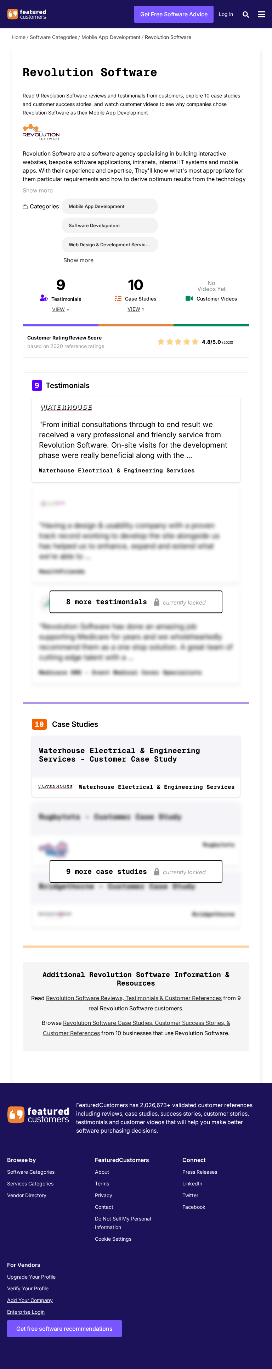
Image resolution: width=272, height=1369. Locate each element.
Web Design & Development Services (110, 244)
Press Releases (199, 1172)
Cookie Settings (113, 1239)
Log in (226, 14)
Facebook (193, 1207)
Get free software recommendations (64, 1328)
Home (19, 37)
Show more (38, 190)
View (58, 309)
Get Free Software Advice (174, 14)
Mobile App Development (111, 37)
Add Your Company (30, 1300)
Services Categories (30, 1183)
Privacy (103, 1195)
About (102, 1172)
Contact (104, 1207)
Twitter (190, 1195)
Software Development (94, 225)
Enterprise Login (26, 1312)
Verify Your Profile (28, 1288)
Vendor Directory (26, 1195)
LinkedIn (192, 1183)
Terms (102, 1183)
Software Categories (53, 37)
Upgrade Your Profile (31, 1277)
